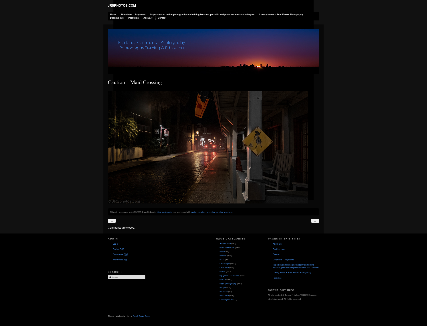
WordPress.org (120, 259)
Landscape (225, 263)
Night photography (165, 212)
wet (230, 212)
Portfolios (133, 17)
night (213, 212)
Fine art (223, 255)
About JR (148, 17)
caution (194, 212)
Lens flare (224, 267)
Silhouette (224, 295)
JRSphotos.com (122, 5)
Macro (222, 271)
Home (113, 14)
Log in (115, 243)
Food (222, 259)
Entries (118, 249)
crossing (201, 212)
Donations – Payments (133, 14)
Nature (223, 279)
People (223, 287)
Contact (162, 17)
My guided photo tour (229, 275)
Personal (224, 291)
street (226, 212)
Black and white (227, 247)
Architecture (225, 243)
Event (222, 251)
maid (208, 212)
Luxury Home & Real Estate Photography (281, 14)
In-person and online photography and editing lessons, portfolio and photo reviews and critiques (202, 14)
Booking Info (117, 17)
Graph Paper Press (141, 316)
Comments (120, 254)
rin (217, 212)
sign (221, 212)
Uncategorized (226, 299)
